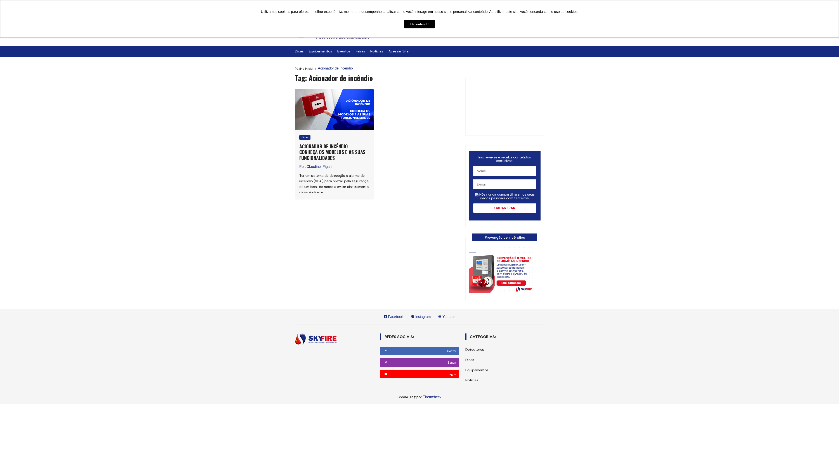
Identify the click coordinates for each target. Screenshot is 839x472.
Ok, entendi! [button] (419, 24)
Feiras (360, 51)
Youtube (448, 317)
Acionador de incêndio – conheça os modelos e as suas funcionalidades (332, 152)
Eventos (343, 51)
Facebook (395, 317)
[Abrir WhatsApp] (10, 461)
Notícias (376, 51)
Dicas (299, 51)
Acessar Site (398, 51)
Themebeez (432, 397)
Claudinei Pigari (319, 166)
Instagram (422, 317)
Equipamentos (320, 51)
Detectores (474, 349)
